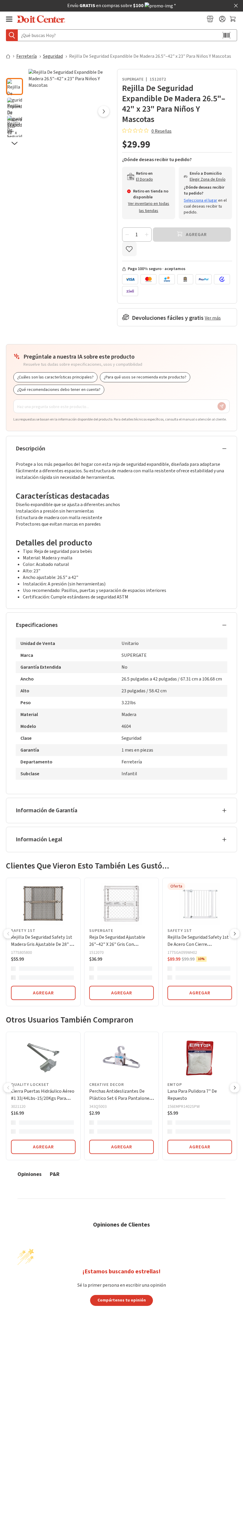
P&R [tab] (55, 1174)
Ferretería (26, 56)
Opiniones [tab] (29, 1174)
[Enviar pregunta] (222, 406)
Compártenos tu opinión (121, 1300)
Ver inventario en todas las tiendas (148, 207)
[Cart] (233, 19)
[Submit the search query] (12, 35)
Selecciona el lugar (200, 200)
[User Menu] (222, 19)
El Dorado (144, 179)
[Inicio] (10, 56)
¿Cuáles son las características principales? (55, 377)
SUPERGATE (132, 79)
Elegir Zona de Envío (208, 179)
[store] (210, 19)
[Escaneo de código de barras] (226, 35)
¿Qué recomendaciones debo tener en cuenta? (58, 390)
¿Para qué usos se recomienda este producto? (145, 377)
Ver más (213, 318)
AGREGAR (43, 993)
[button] (14, 73)
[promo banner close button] (235, 5)
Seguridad (53, 56)
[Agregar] (147, 234)
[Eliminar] (127, 234)
